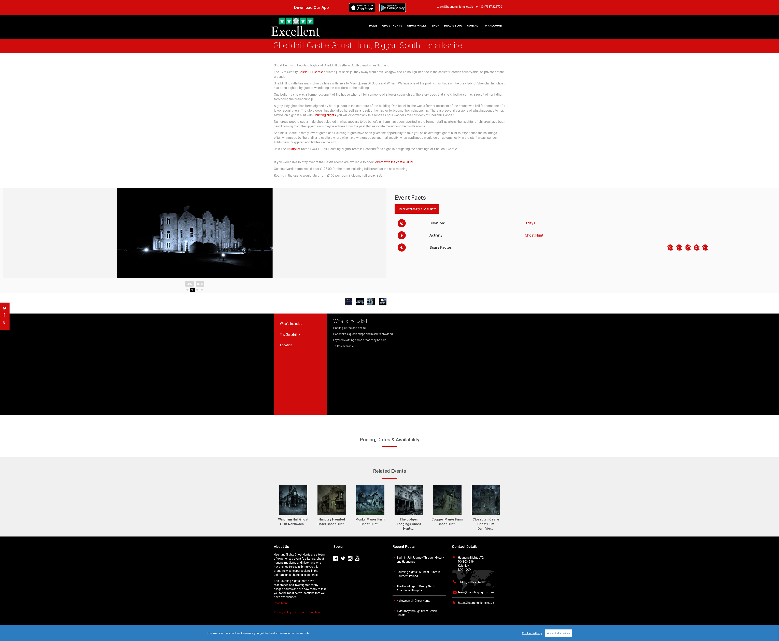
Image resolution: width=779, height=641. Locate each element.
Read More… (282, 603)
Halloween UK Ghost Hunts (413, 600)
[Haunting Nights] (296, 26)
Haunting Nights (324, 115)
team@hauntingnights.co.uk (476, 592)
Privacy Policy (282, 612)
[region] (389, 633)
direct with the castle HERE (394, 162)
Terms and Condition (306, 612)
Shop (435, 25)
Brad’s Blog (453, 25)
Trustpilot (293, 149)
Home (373, 25)
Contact (473, 25)
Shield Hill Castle (311, 72)
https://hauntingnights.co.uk (476, 602)
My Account (494, 25)
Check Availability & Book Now (417, 209)
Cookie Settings (532, 633)
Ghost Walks (417, 25)
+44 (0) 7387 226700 (471, 582)
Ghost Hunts (392, 25)
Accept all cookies (558, 633)
